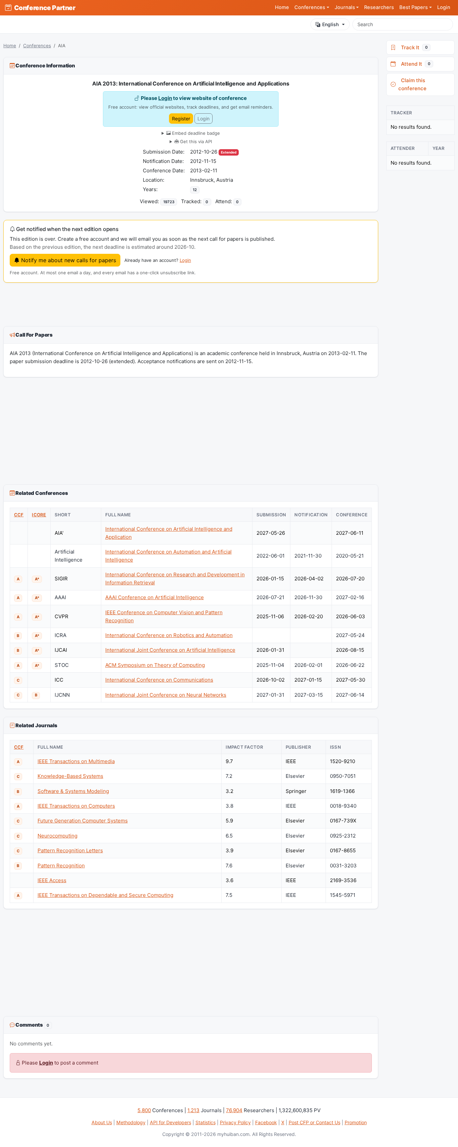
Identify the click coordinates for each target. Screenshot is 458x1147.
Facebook (266, 1122)
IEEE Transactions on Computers (76, 806)
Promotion (356, 1122)
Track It (412, 47)
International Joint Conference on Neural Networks (165, 695)
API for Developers (170, 1122)
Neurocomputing (57, 836)
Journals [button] (345, 7)
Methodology (131, 1122)
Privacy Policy (235, 1122)
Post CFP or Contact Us (314, 1122)
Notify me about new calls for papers (67, 260)
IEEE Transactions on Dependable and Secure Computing (105, 895)
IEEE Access (52, 880)
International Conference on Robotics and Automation (169, 635)
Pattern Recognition (61, 865)
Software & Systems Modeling (73, 791)
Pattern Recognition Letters (70, 850)
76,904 (234, 1110)
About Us (102, 1122)
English (330, 24)
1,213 (193, 1110)
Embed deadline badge (195, 133)
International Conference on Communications (159, 680)
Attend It (414, 64)
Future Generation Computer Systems (83, 820)
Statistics (205, 1122)
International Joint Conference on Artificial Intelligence (170, 650)
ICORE (39, 514)
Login (443, 7)
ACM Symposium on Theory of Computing (155, 665)
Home (282, 7)
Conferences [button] (309, 7)
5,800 (144, 1110)
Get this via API (195, 141)
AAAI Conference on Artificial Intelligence (154, 597)
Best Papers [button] (413, 7)
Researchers (379, 7)
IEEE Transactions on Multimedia (76, 761)
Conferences (37, 45)
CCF (19, 514)
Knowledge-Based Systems (70, 776)
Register (181, 118)
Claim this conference (412, 84)
